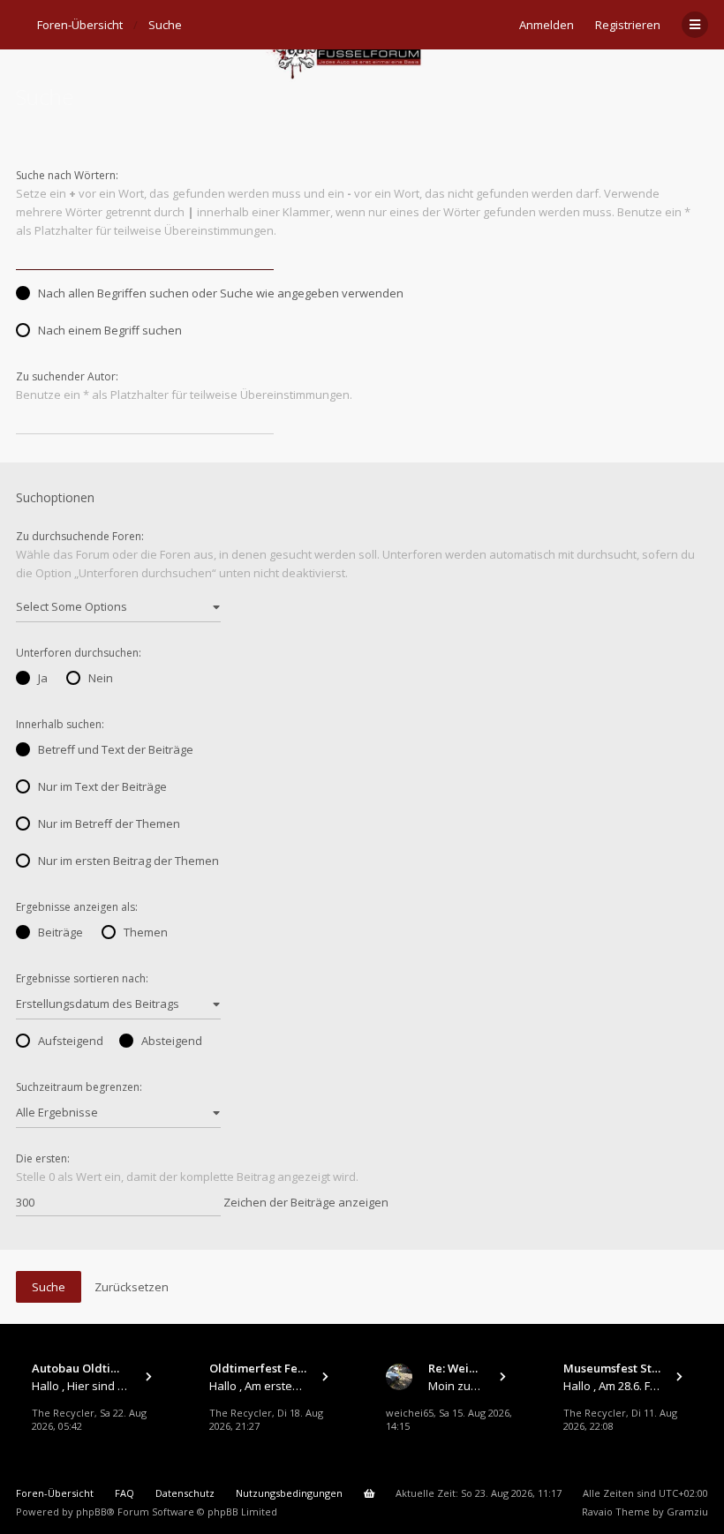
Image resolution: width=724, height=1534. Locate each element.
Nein (100, 678)
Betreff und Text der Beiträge (115, 749)
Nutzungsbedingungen (289, 1493)
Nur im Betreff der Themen (109, 823)
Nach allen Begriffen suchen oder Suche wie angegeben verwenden (220, 293)
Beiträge (60, 932)
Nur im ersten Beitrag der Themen (128, 861)
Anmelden (546, 25)
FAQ (124, 1493)
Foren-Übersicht (55, 1493)
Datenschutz (185, 1493)
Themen (146, 932)
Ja (43, 678)
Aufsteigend (70, 1041)
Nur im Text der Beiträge (102, 786)
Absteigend (171, 1041)
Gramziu (687, 1511)
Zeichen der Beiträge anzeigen (304, 1202)
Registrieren (627, 25)
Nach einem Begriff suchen (110, 330)
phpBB (91, 1511)
